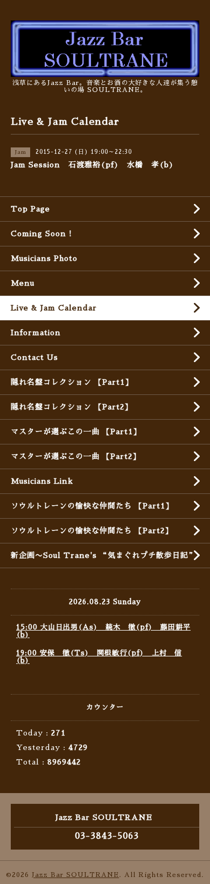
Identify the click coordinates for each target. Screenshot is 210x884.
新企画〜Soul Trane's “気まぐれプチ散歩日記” (104, 555)
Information (36, 332)
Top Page (30, 209)
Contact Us (34, 357)
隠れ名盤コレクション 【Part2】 (71, 407)
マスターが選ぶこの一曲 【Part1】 (76, 431)
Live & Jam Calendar (54, 308)
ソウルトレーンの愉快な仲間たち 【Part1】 (92, 506)
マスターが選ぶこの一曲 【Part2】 (76, 456)
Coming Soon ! (41, 233)
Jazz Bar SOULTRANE (75, 875)
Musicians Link (42, 481)
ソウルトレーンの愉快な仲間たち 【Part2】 (92, 530)
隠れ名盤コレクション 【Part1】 (72, 382)
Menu (22, 283)
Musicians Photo (44, 258)
